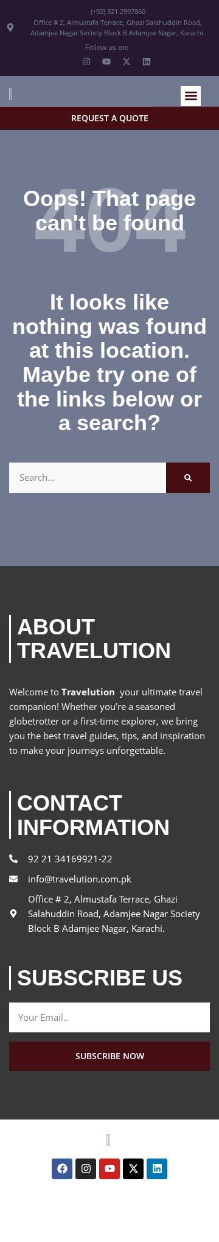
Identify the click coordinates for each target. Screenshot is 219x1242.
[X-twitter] (133, 1169)
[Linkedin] (157, 1169)
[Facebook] (62, 1169)
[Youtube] (109, 1169)
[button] (191, 96)
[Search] (188, 478)
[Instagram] (85, 1169)
